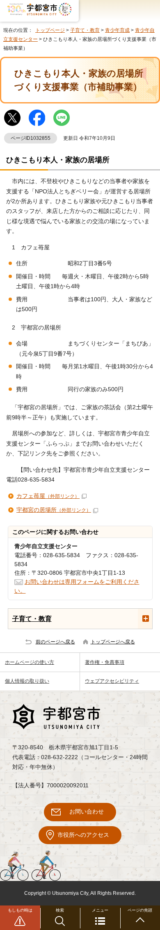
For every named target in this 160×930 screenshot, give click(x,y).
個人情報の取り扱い (27, 681)
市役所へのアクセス (83, 835)
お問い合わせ (86, 812)
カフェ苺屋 (48, 496)
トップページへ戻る (113, 642)
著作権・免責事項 (104, 662)
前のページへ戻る (55, 642)
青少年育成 (117, 30)
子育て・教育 (85, 30)
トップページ (50, 30)
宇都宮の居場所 (53, 510)
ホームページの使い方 (29, 662)
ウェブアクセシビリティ (112, 681)
